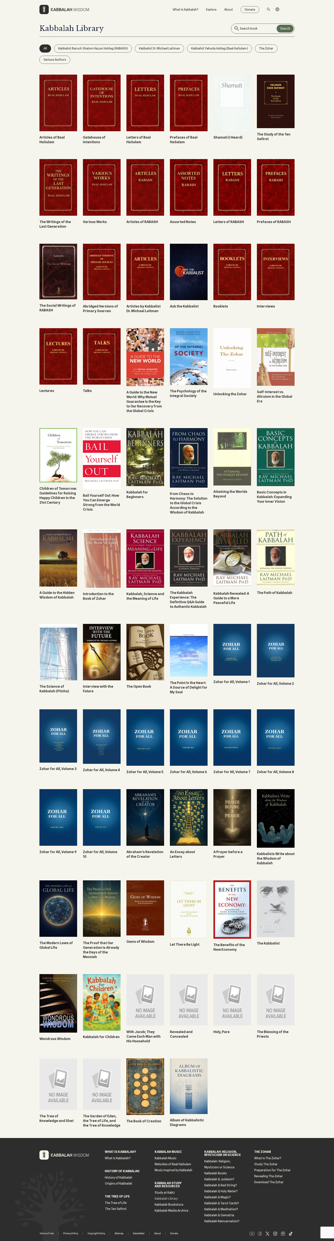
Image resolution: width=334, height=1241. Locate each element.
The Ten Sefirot (116, 1209)
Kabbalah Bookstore (169, 1204)
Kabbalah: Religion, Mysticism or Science (219, 1164)
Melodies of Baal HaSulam (173, 1164)
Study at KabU (165, 1192)
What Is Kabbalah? (185, 9)
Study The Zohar (266, 1164)
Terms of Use (46, 1233)
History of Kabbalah (118, 1177)
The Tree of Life (116, 1203)
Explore (211, 9)
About (228, 9)
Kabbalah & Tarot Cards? (221, 1203)
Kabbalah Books (215, 1173)
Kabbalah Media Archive (171, 1210)
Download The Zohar (269, 1182)
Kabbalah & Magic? (217, 1197)
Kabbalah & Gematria (219, 1215)
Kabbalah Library (166, 1198)
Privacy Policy (70, 1233)
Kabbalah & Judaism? (219, 1179)
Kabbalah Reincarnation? (221, 1221)
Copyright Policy (96, 1233)
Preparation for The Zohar (272, 1170)
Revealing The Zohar (268, 1176)
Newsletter (139, 1233)
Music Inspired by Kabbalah (173, 1170)
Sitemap (119, 1233)
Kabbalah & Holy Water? (221, 1191)
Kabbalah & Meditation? (221, 1209)
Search (285, 28)
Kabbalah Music (165, 1158)
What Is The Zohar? (267, 1158)
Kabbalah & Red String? (220, 1185)
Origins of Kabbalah (118, 1183)
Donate (250, 9)
